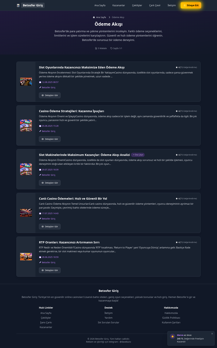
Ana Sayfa (99, 5)
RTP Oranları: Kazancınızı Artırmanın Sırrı (69, 242)
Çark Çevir (155, 5)
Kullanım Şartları (171, 322)
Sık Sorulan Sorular (108, 322)
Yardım (108, 317)
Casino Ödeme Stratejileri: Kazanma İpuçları (71, 111)
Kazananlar (118, 5)
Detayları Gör (51, 95)
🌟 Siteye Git (190, 5)
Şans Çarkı (46, 322)
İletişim (172, 5)
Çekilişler (137, 5)
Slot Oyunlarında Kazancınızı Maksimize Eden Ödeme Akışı (82, 67)
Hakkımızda (171, 313)
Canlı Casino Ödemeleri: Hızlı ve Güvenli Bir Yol (73, 199)
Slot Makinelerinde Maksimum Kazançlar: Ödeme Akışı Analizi (84, 155)
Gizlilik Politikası (171, 317)
